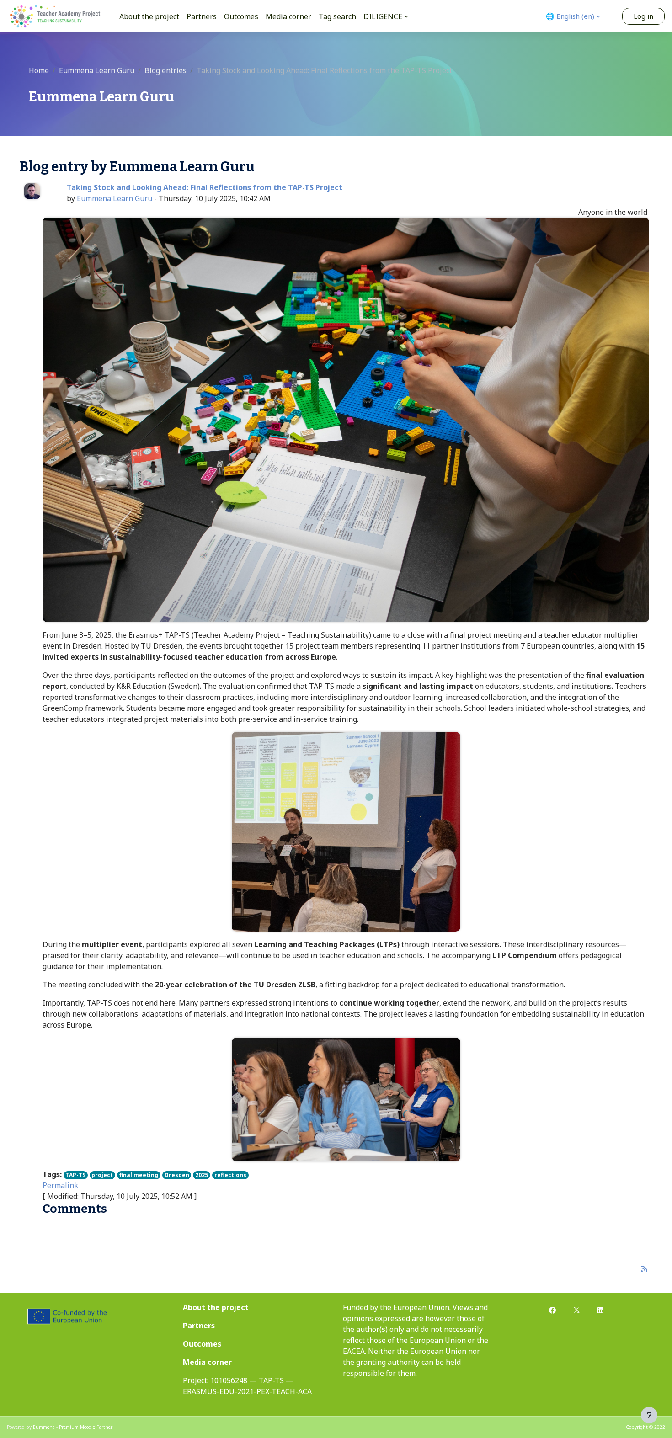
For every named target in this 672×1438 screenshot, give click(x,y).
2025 (201, 1175)
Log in (643, 16)
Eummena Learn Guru (96, 70)
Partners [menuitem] (202, 16)
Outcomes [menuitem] (241, 16)
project (102, 1175)
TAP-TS (75, 1175)
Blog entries (165, 70)
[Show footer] (649, 1415)
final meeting (138, 1175)
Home (39, 70)
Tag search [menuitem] (337, 16)
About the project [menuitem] (149, 16)
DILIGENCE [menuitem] (382, 16)
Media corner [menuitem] (288, 16)
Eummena (44, 1427)
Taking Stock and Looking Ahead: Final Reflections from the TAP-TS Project (204, 187)
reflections (230, 1175)
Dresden (177, 1175)
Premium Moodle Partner (85, 1427)
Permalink (60, 1185)
